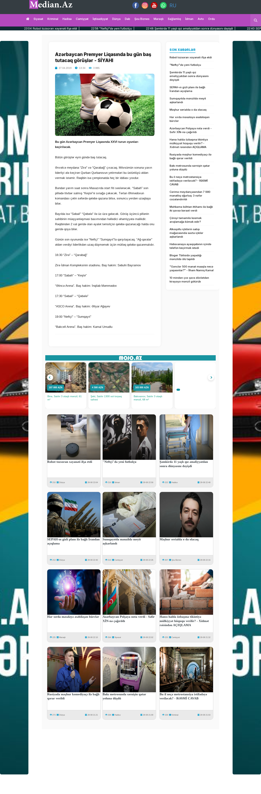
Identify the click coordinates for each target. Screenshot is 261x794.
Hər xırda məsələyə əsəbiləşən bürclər (190, 119)
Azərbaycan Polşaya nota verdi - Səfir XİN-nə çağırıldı (191, 130)
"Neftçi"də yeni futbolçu (185, 65)
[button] (50, 377)
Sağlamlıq (174, 19)
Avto (201, 19)
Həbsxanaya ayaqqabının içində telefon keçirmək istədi (190, 246)
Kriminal (52, 19)
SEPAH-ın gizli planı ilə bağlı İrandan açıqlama (187, 89)
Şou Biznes (176, 560)
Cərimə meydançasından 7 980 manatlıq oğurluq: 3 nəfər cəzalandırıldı (190, 195)
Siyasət (38, 19)
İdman (189, 19)
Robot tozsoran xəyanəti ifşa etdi (191, 57)
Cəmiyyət (82, 19)
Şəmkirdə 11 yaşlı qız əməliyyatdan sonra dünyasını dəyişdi (189, 76)
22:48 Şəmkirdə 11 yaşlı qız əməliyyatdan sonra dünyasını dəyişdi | (143, 28)
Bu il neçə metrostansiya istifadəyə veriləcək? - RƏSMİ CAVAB (189, 180)
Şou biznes (141, 19)
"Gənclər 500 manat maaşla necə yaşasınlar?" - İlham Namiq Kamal (192, 268)
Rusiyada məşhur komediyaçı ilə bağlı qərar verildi (190, 156)
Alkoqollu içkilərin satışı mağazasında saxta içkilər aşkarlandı (186, 232)
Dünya (116, 19)
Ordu (211, 19)
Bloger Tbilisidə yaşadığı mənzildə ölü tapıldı (186, 257)
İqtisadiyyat (100, 19)
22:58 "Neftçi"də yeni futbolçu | (65, 28)
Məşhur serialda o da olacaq (188, 109)
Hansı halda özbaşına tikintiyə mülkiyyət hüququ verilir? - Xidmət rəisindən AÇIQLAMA (189, 143)
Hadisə (67, 19)
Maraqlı (159, 19)
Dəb (127, 19)
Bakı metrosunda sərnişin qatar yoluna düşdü (190, 167)
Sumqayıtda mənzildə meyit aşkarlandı (188, 100)
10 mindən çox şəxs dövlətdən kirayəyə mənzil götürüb (189, 279)
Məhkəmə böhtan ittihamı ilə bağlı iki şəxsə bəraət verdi (191, 208)
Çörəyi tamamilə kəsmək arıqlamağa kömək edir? (186, 219)
